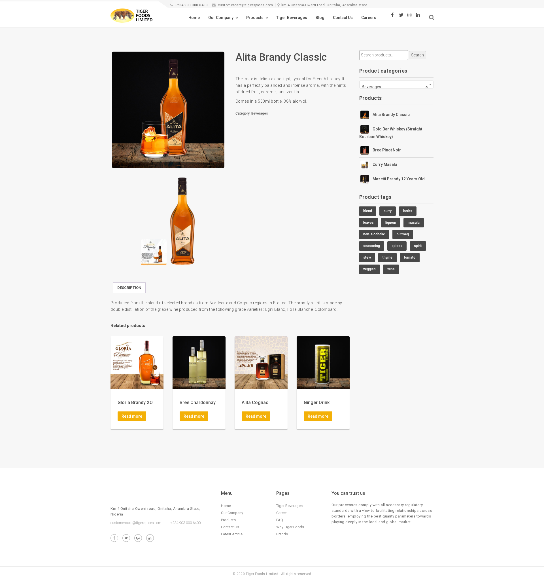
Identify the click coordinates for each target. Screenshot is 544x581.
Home (194, 17)
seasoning (371, 246)
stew (367, 257)
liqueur (390, 223)
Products (255, 17)
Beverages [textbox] (395, 86)
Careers (368, 17)
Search (417, 55)
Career (281, 513)
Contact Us (343, 17)
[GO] (432, 17)
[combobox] (396, 84)
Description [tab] (129, 288)
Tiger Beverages (291, 17)
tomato (409, 257)
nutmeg (403, 234)
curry (388, 211)
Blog (320, 17)
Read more (132, 416)
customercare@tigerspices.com (245, 5)
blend (367, 211)
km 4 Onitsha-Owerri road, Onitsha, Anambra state (324, 5)
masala (414, 223)
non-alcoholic (374, 234)
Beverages (259, 113)
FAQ (279, 520)
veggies (369, 269)
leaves (368, 223)
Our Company (220, 17)
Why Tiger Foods (290, 527)
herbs (407, 211)
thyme (387, 257)
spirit (418, 246)
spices (397, 246)
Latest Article (232, 534)
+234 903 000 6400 (191, 5)
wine (391, 269)
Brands (282, 534)
